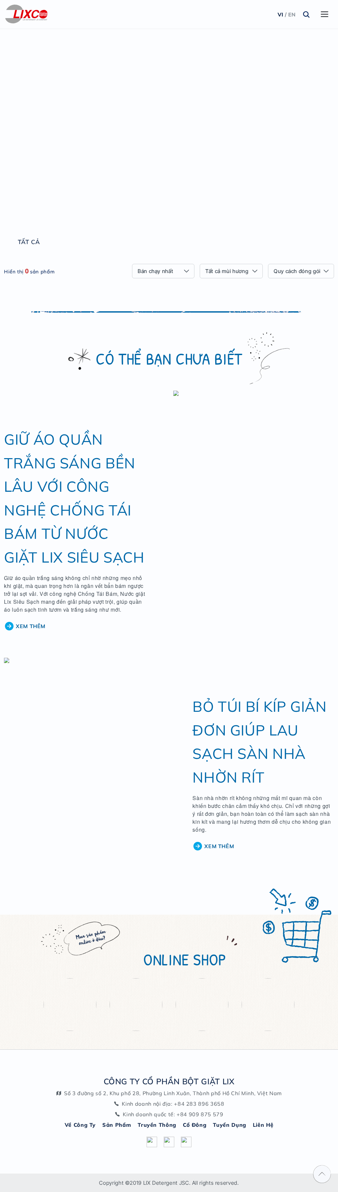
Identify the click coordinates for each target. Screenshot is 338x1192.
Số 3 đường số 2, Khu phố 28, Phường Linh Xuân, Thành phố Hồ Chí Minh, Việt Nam (173, 1093)
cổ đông (194, 1125)
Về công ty (80, 1125)
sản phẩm (116, 1125)
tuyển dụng (229, 1125)
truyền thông (157, 1125)
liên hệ (263, 1125)
